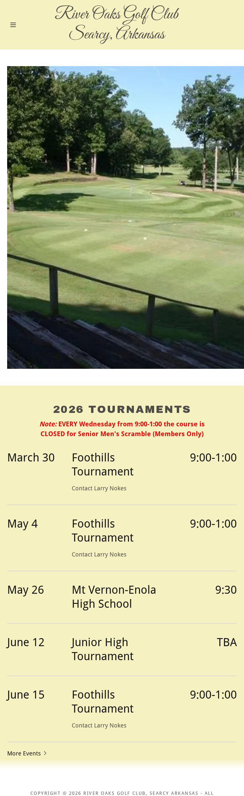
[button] (13, 25)
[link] (116, 36)
